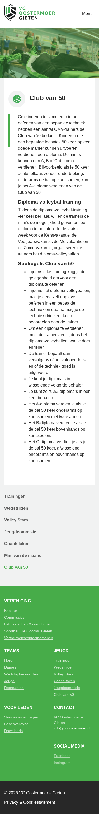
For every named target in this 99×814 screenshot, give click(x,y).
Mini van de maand (23, 555)
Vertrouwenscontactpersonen (28, 638)
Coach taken (17, 543)
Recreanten (14, 688)
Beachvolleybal (16, 724)
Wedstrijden (16, 508)
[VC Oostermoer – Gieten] (29, 13)
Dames (10, 667)
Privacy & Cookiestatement (29, 802)
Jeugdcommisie (20, 532)
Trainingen (15, 496)
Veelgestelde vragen (21, 717)
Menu (87, 13)
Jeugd (9, 681)
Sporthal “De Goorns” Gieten (28, 631)
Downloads (13, 731)
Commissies (14, 617)
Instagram (62, 762)
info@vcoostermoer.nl (72, 728)
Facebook (62, 756)
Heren (9, 660)
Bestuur (10, 610)
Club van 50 (16, 567)
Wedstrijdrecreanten (21, 674)
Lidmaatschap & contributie (27, 624)
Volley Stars (16, 520)
